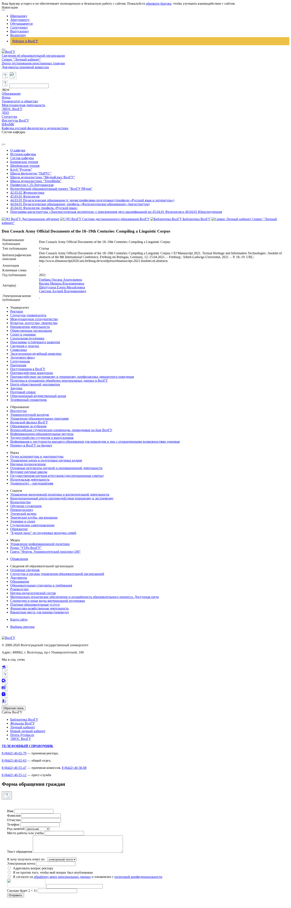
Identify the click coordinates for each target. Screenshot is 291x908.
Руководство (19, 589)
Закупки (16, 388)
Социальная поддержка (27, 338)
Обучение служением (26, 506)
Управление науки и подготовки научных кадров (46, 460)
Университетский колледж (29, 414)
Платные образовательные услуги (35, 604)
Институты (18, 411)
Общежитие (19, 529)
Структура (9, 116)
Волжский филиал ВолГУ (29, 422)
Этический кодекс (23, 513)
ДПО (5, 113)
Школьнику (18, 16)
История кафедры (23, 154)
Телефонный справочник (28, 400)
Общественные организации (31, 330)
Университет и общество (20, 101)
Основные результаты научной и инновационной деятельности (56, 468)
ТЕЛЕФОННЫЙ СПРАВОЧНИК (27, 746)
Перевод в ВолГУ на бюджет (31, 445)
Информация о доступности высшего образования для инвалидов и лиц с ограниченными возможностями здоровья (95, 441)
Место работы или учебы (25, 833)
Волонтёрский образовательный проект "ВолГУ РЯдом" (51, 189)
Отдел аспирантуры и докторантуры (36, 456)
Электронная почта (21, 863)
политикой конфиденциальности (138, 877)
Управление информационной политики (40, 544)
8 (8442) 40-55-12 (14, 775)
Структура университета (28, 315)
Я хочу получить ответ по (26, 859)
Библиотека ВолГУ (24, 719)
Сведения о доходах (24, 346)
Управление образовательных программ (39, 418)
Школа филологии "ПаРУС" (31, 173)
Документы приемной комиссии (25, 67)
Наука (6, 97)
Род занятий (16, 829)
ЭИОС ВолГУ (12, 109)
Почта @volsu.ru (22, 735)
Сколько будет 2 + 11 (22, 890)
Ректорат (16, 311)
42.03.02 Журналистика (27, 192)
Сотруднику (19, 27)
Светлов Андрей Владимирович (62, 291)
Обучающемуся (21, 23)
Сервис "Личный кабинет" (21, 59)
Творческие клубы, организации (34, 517)
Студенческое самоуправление (32, 525)
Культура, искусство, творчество (34, 323)
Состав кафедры (22, 158)
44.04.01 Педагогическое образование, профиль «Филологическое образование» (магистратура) (80, 204)
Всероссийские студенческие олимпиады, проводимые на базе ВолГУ (61, 430)
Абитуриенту (20, 20)
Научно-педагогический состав (33, 593)
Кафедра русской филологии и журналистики (35, 128)
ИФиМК (8, 124)
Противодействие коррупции (31, 373)
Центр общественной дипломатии (35, 384)
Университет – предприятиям (31, 483)
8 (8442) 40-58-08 (74, 768)
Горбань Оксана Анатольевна (60, 279)
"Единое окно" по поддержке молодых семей (43, 533)
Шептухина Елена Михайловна (62, 287)
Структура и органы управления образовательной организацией (57, 574)
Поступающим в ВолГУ (27, 369)
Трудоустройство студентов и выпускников (41, 437)
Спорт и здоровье (23, 334)
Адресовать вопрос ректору (32, 868)
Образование (11, 93)
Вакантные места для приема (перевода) (39, 612)
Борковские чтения (24, 162)
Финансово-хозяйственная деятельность (39, 608)
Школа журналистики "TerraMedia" (36, 181)
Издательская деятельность (29, 479)
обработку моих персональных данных (62, 877)
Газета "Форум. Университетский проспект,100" (45, 551)
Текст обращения (19, 851)
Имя (10, 811)
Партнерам (18, 365)
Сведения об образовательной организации (33, 55)
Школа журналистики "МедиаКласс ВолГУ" (42, 177)
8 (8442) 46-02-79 (14, 753)
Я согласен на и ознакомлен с (87, 877)
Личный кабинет (22, 727)
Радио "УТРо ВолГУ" (26, 548)
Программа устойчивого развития (35, 342)
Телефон (13, 824)
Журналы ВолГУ (22, 723)
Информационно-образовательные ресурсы (41, 434)
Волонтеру (18, 35)
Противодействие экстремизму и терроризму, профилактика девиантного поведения (72, 376)
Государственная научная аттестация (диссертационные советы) (57, 475)
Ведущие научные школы (28, 472)
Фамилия (13, 815)
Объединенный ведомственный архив (38, 396)
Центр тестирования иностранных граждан (33, 63)
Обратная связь (13, 708)
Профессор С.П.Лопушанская (31, 185)
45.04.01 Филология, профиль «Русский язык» (44, 208)
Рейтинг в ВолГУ (25, 41)
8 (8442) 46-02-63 (14, 760)
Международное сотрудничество (34, 319)
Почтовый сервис (23, 392)
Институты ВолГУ (15, 120)
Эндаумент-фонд (22, 357)
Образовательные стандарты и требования (41, 585)
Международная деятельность (23, 105)
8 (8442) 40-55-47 (14, 768)
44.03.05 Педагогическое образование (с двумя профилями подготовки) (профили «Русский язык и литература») (92, 200)
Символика (18, 350)
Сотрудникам (20, 361)
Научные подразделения (28, 464)
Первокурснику (21, 510)
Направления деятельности (30, 327)
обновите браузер (158, 3)
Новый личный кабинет (27, 731)
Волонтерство (20, 502)
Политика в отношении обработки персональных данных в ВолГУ (59, 380)
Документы (18, 577)
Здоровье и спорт (22, 521)
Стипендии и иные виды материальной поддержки (47, 600)
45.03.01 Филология (24, 196)
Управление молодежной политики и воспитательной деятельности (59, 494)
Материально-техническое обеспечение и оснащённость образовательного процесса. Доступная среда (84, 597)
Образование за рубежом (28, 426)
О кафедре (17, 150)
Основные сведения (24, 570)
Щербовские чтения (24, 165)
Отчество (14, 820)
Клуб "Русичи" (21, 169)
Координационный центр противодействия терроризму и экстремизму (62, 498)
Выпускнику (19, 31)
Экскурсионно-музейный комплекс (36, 353)
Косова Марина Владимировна (61, 283)
